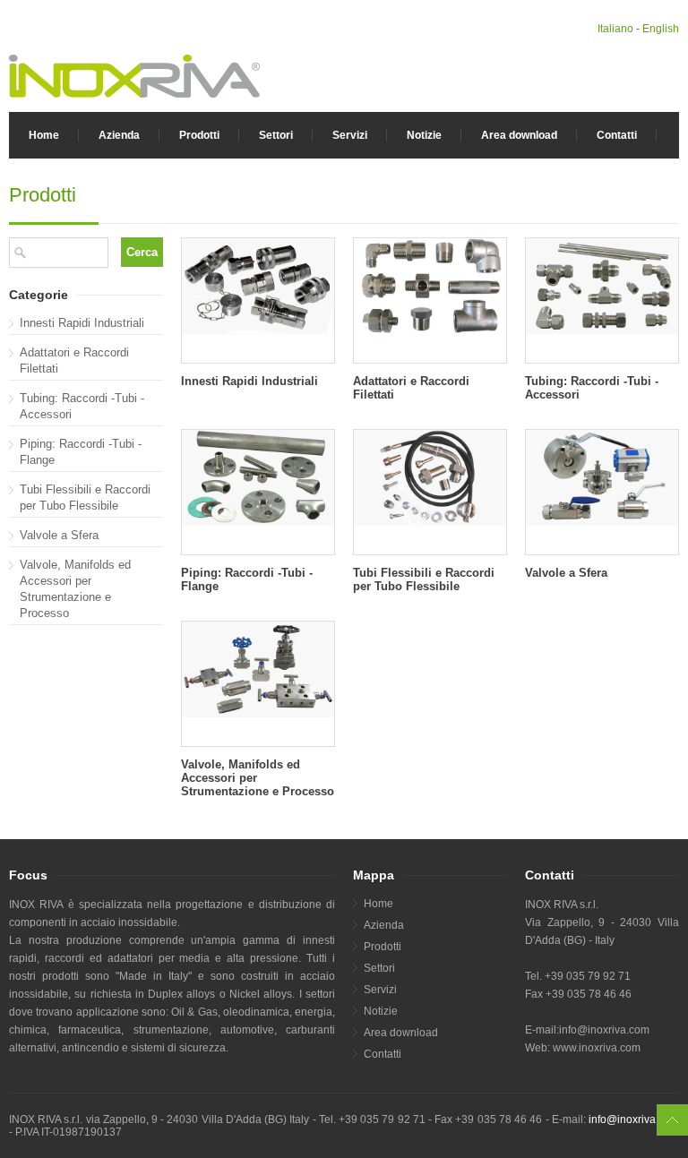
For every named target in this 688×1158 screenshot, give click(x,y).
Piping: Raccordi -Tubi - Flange (81, 452)
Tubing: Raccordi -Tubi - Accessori (82, 406)
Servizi (349, 135)
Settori (276, 135)
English (660, 28)
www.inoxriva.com (597, 1048)
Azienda (119, 135)
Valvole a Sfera (59, 535)
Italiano (615, 28)
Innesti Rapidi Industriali (82, 323)
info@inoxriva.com (604, 1030)
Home (44, 135)
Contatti (617, 135)
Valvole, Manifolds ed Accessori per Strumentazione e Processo (75, 589)
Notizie (424, 135)
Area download (519, 135)
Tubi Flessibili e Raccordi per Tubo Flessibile (85, 497)
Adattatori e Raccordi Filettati (74, 360)
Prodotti (199, 135)
